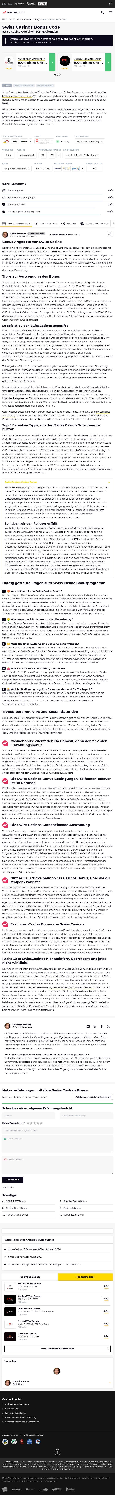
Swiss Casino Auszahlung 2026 (25, 1256)
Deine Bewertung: (13, 1123)
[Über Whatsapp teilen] (95, 1026)
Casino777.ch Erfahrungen (87, 58)
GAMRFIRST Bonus (16, 1201)
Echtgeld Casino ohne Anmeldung (22, 1421)
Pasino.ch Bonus (72, 1208)
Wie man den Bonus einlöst (18, 223)
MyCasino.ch (56, 987)
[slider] (34, 1123)
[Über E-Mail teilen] (88, 1026)
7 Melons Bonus (27, 1333)
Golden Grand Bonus (17, 1208)
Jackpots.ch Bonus (29, 1308)
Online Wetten (8, 19)
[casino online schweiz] (13, 12)
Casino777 (88, 987)
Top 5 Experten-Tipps (48, 223)
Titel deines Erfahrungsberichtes (20, 1130)
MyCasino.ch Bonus (29, 1283)
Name (8, 1116)
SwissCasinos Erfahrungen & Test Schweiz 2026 (34, 1249)
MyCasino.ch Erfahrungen (31, 58)
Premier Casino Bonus (75, 1201)
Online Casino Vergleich (17, 1404)
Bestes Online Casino (15, 1413)
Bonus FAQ (71, 223)
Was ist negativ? (16, 1159)
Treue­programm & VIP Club (97, 223)
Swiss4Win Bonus (28, 1321)
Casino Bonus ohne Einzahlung (20, 1417)
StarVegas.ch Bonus (73, 1214)
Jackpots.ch (70, 987)
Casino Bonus (12, 1408)
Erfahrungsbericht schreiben (92, 1097)
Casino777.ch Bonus (29, 1296)
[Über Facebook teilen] (101, 1026)
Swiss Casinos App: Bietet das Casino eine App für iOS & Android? (44, 1264)
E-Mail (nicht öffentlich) (74, 1116)
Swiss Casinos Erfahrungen (29, 19)
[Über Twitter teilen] (108, 1026)
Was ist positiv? (15, 1139)
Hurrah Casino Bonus (17, 1214)
